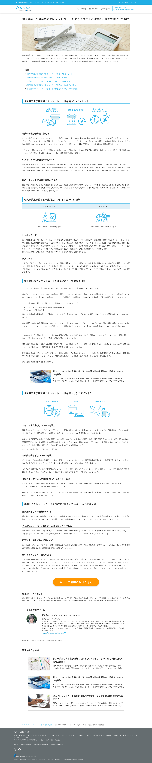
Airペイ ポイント (44, 735)
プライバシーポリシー (56, 745)
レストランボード (29, 737)
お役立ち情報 (105, 9)
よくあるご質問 (123, 2)
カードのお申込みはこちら (76, 582)
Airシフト (73, 735)
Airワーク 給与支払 (106, 735)
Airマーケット (129, 735)
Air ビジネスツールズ (28, 725)
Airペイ (35, 735)
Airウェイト (55, 735)
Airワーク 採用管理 (92, 735)
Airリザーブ (65, 735)
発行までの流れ (94, 9)
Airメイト (82, 735)
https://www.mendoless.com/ (53, 633)
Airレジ (16, 735)
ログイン (133, 2)
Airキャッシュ (118, 735)
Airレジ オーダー (25, 735)
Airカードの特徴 (81, 9)
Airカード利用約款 (25, 745)
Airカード (39, 725)
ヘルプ (16, 745)
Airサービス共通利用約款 (41, 745)
